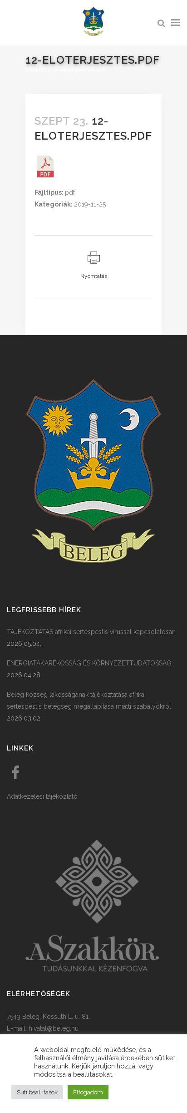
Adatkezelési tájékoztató (42, 796)
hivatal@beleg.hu (54, 1028)
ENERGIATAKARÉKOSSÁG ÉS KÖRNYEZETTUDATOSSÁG (89, 663)
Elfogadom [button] (88, 1092)
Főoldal (35, 70)
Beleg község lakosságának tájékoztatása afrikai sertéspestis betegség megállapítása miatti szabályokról (89, 700)
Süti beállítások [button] (37, 1092)
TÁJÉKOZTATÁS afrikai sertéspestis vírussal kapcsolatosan (91, 631)
